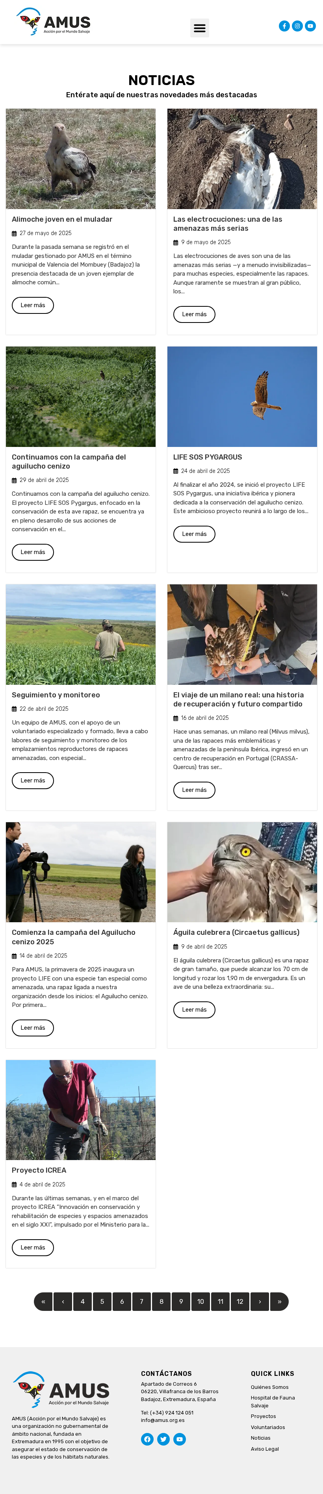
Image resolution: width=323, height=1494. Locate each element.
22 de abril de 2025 (44, 709)
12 (240, 1301)
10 (200, 1301)
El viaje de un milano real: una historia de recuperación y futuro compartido (238, 699)
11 (220, 1301)
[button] (199, 28)
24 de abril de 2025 (205, 471)
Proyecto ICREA (39, 1170)
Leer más (32, 305)
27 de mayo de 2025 (46, 233)
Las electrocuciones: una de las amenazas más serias (227, 224)
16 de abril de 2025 (205, 718)
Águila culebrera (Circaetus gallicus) (236, 932)
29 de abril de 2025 (44, 480)
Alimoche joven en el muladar (62, 219)
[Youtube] (310, 26)
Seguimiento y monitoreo (56, 695)
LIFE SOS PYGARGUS (207, 457)
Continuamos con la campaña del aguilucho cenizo (69, 462)
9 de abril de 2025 (204, 947)
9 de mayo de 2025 (206, 242)
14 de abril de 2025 (43, 956)
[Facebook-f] (284, 26)
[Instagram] (297, 26)
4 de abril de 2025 (42, 1185)
